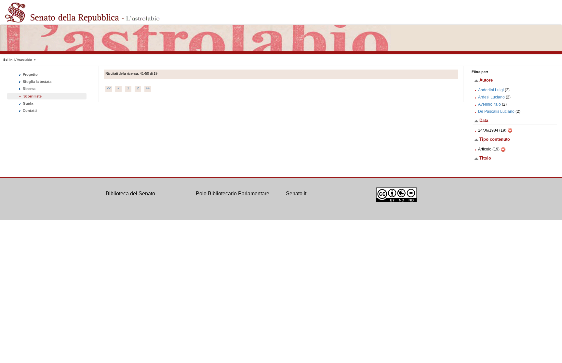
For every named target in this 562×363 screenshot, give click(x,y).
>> (148, 88)
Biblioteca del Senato (130, 193)
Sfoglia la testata (36, 82)
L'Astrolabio (23, 59)
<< (109, 88)
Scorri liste (32, 96)
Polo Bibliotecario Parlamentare (232, 193)
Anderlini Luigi (491, 90)
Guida (27, 103)
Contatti (29, 110)
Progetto (30, 74)
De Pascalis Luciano (496, 111)
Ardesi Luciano (491, 97)
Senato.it (296, 193)
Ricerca (28, 89)
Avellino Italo (489, 104)
